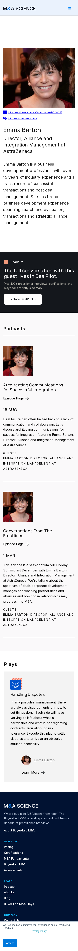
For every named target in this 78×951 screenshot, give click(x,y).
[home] (19, 8)
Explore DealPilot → (23, 299)
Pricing (9, 847)
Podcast (9, 886)
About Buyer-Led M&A (19, 830)
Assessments (13, 870)
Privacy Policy (39, 930)
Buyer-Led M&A (15, 864)
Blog (7, 898)
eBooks (9, 892)
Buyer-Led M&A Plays (19, 904)
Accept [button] (10, 943)
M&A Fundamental (17, 858)
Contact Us (11, 920)
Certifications (13, 852)
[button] (70, 8)
